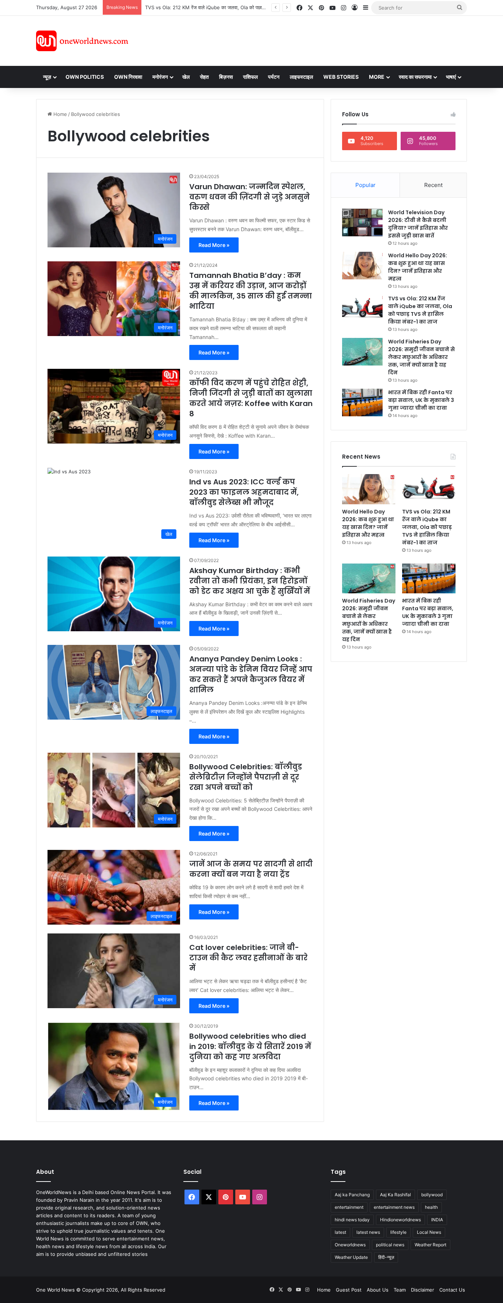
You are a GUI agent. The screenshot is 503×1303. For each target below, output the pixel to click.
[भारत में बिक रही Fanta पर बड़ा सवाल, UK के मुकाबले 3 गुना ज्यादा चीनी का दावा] (362, 402)
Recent (433, 184)
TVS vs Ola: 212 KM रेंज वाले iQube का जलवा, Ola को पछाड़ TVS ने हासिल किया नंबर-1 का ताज (237, 7)
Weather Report (430, 1244)
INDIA (437, 1219)
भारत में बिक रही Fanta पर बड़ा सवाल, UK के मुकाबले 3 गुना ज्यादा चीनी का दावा (421, 400)
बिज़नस (226, 77)
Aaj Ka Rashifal (395, 1194)
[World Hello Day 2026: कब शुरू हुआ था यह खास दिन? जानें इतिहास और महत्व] (362, 265)
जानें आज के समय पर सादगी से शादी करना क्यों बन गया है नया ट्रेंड (251, 869)
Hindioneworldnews (400, 1219)
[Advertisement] (317, 39)
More (376, 77)
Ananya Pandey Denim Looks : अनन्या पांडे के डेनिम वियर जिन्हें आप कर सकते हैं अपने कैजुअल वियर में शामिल (250, 674)
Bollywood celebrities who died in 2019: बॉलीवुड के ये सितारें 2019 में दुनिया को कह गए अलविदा (250, 1046)
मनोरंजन (160, 77)
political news (390, 1244)
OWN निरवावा (128, 77)
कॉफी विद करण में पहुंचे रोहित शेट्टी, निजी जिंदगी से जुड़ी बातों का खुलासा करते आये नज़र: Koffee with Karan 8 (251, 398)
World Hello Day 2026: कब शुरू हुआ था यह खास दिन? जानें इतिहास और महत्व (417, 267)
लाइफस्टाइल (301, 77)
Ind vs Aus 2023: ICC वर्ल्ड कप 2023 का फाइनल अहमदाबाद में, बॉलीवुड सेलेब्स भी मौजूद (244, 492)
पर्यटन (273, 77)
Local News (429, 1232)
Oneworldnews (350, 1244)
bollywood (432, 1194)
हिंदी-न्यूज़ (386, 1257)
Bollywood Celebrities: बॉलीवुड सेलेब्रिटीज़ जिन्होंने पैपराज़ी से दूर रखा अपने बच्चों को (245, 777)
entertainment (349, 1207)
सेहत (204, 77)
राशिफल (250, 77)
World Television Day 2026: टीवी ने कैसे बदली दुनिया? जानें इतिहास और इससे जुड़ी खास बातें (418, 224)
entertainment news (394, 1207)
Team (400, 1290)
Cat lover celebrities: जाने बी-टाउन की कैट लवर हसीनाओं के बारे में (248, 957)
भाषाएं (451, 77)
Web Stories (341, 77)
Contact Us (452, 1290)
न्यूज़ (47, 77)
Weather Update (351, 1257)
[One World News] (82, 41)
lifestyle (398, 1232)
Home (59, 114)
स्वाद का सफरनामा (415, 77)
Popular (365, 184)
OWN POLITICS (85, 77)
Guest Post (349, 1290)
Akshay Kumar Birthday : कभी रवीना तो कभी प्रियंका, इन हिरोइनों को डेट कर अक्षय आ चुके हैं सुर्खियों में (249, 580)
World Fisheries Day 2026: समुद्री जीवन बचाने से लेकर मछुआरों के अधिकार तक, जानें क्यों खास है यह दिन (421, 357)
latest (340, 1232)
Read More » (213, 245)
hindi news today (352, 1219)
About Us (377, 1290)
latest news (368, 1232)
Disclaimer (422, 1290)
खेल (186, 77)
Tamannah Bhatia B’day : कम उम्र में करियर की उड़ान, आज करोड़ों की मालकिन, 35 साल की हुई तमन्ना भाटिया (250, 290)
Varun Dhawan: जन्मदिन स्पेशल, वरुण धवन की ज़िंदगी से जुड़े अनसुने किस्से (249, 196)
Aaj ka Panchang (352, 1194)
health (431, 1207)
